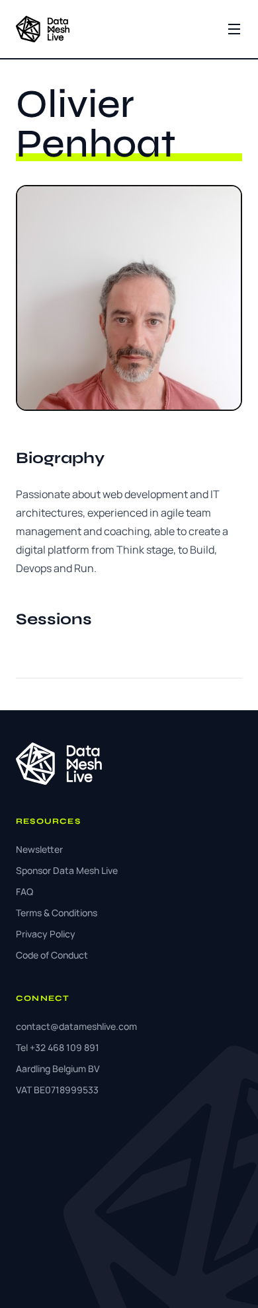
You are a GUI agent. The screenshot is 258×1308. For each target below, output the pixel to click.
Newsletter (39, 849)
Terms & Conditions (56, 912)
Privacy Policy (45, 933)
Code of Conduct (52, 955)
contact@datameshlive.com (76, 1026)
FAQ (24, 891)
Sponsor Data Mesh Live (67, 870)
